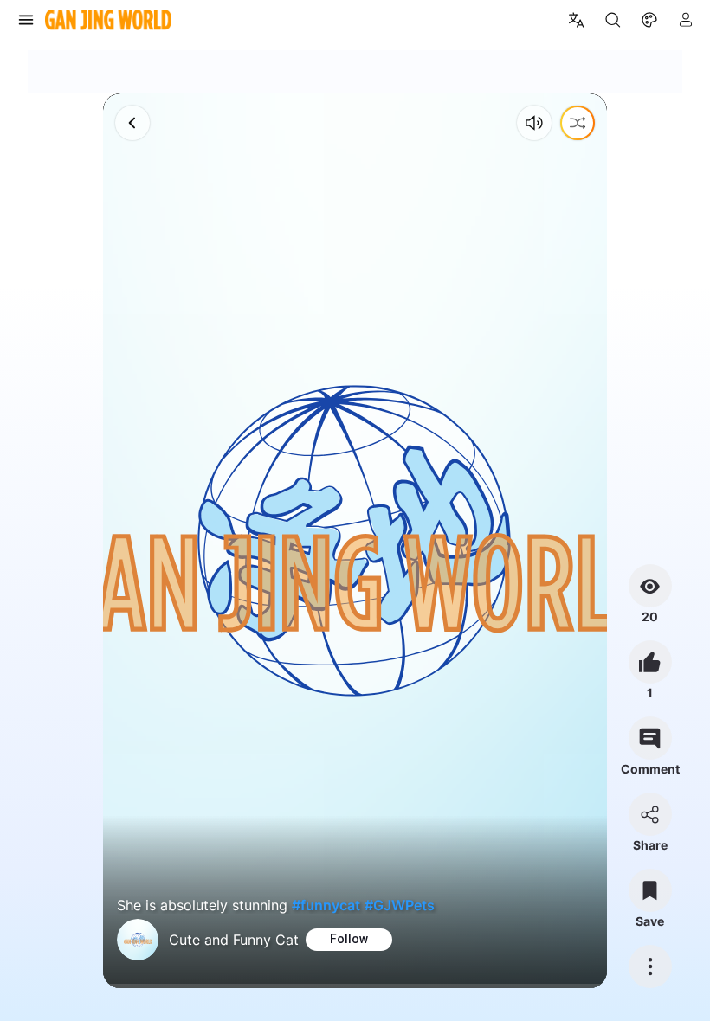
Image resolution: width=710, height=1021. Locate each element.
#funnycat (326, 905)
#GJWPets (400, 905)
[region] (355, 540)
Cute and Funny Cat (234, 939)
